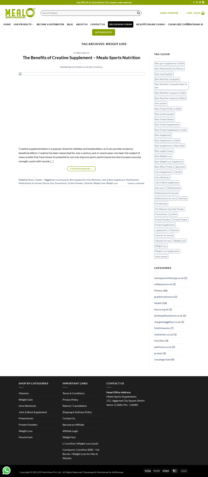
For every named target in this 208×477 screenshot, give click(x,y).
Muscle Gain (48, 183)
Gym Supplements (163, 172)
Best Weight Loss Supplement (169, 161)
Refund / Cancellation (75, 405)
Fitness (77, 53)
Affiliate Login (70, 430)
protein (173, 214)
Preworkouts (61, 183)
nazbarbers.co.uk (163, 334)
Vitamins (88, 183)
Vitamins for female (164, 235)
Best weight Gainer (164, 151)
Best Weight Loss (163, 156)
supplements (161, 230)
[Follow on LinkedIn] (203, 2)
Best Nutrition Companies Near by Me (171, 86)
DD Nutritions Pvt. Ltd (49, 472)
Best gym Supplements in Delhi (169, 63)
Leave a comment (136, 183)
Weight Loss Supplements (167, 251)
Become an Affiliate (73, 424)
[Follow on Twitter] (200, 2)
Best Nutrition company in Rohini (170, 98)
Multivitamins (132, 180)
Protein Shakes (181, 219)
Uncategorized (162, 359)
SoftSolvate (117, 472)
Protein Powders (75, 183)
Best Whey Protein (164, 167)
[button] (169, 13)
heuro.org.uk (161, 309)
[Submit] (138, 13)
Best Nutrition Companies (167, 79)
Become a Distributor (50, 24)
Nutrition (183, 198)
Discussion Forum (120, 24)
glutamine (180, 167)
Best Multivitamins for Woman (169, 68)
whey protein (161, 256)
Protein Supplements (165, 225)
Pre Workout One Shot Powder (169, 209)
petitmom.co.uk (163, 346)
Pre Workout (161, 203)
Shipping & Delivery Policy (77, 412)
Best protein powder (164, 114)
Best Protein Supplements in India (170, 130)
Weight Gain (99, 183)
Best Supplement (77, 180)
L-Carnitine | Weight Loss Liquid (80, 443)
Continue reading (81, 168)
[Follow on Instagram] (197, 2)
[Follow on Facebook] (194, 2)
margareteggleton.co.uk (167, 321)
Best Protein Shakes (164, 119)
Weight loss (69, 437)
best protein (160, 103)
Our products (23, 24)
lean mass (159, 188)
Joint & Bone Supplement (113, 180)
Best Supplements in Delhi (167, 140)
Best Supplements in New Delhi (169, 145)
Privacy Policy (70, 399)
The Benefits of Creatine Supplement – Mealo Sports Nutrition (81, 57)
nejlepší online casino (150, 24)
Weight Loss (112, 183)
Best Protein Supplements (167, 124)
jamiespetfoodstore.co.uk (168, 315)
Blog (70, 24)
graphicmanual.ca (164, 296)
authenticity (103, 32)
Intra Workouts (93, 180)
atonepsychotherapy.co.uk (169, 277)
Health (85, 53)
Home (7, 24)
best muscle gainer (60, 180)
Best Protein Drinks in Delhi (168, 108)
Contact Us (98, 24)
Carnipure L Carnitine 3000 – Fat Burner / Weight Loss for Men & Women (81, 453)
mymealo (98, 67)
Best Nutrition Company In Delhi (170, 93)
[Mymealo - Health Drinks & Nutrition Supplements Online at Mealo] (19, 13)
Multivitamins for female (30, 183)
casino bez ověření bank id (185, 24)
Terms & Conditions (73, 393)
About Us (82, 24)
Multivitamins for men (165, 198)
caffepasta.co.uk (163, 284)
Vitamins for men (163, 240)
